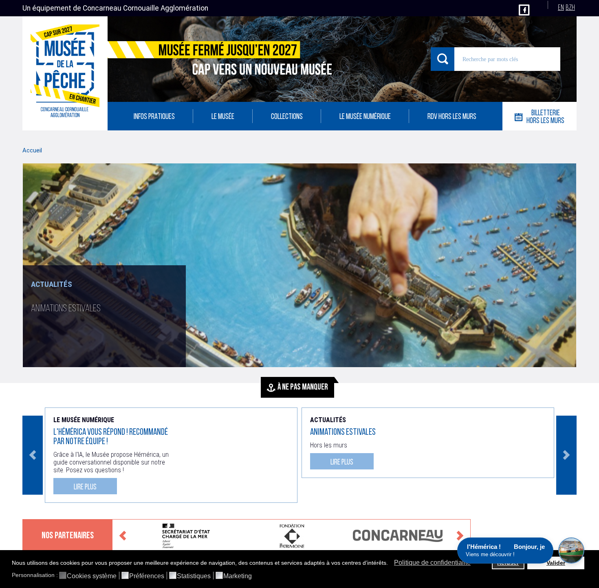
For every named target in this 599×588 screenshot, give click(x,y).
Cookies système (92, 576)
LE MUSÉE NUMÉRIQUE (365, 117)
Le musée (222, 117)
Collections (287, 117)
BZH (570, 7)
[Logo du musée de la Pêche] (65, 73)
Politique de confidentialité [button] (432, 562)
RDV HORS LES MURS (451, 117)
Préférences (146, 576)
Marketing (237, 576)
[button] (390, 563)
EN (561, 7)
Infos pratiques (154, 117)
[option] (299, 277)
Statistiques (194, 576)
